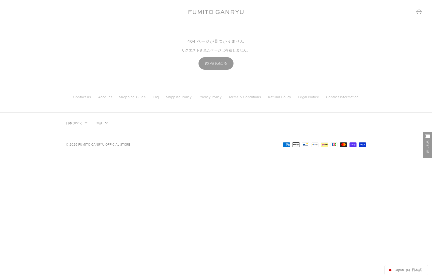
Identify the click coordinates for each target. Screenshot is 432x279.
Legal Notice (308, 97)
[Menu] (13, 11)
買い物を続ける (216, 63)
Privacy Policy (210, 97)
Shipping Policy (179, 97)
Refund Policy (279, 97)
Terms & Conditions (244, 97)
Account (105, 97)
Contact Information (342, 97)
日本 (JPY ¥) (74, 123)
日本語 (98, 123)
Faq (156, 97)
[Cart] (419, 11)
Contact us (82, 97)
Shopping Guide (132, 97)
